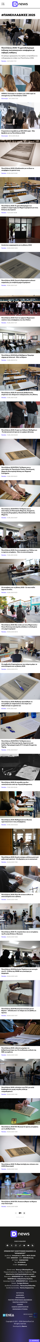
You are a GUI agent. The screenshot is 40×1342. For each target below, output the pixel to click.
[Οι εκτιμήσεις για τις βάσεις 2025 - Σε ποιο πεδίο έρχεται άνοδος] (20, 572)
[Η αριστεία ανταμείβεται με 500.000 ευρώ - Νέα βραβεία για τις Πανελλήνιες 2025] (20, 115)
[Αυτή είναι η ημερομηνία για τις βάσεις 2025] (20, 229)
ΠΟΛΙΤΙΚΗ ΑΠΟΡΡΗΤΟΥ (20, 1302)
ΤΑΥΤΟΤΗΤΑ (20, 1293)
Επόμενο (24, 1213)
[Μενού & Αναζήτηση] (2, 4)
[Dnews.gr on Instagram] (15, 1245)
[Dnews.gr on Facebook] (7, 1245)
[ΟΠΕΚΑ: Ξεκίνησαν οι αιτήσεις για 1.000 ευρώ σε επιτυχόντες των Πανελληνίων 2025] (20, 78)
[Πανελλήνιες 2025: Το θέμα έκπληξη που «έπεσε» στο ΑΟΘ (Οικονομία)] (20, 1149)
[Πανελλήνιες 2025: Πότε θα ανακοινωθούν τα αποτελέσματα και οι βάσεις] (20, 879)
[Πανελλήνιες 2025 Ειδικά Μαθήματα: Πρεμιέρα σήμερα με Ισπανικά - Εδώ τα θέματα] (20, 340)
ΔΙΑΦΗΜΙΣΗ (20, 1295)
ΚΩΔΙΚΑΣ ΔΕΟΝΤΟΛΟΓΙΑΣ (20, 1307)
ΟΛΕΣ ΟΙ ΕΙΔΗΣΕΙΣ (20, 1241)
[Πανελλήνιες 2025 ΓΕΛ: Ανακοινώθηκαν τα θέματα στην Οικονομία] (20, 1186)
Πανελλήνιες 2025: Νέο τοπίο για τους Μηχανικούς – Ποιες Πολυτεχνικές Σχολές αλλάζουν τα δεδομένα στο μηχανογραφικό (19, 627)
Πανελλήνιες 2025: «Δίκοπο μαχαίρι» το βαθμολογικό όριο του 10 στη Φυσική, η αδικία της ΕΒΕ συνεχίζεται (18, 1050)
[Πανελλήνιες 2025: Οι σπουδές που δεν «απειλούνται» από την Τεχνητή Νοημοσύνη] (20, 767)
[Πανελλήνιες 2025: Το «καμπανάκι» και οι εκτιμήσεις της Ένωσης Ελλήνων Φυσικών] (20, 916)
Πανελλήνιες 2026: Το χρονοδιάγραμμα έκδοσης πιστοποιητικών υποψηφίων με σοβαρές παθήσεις (18, 50)
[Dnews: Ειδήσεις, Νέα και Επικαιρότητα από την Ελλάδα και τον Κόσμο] (20, 4)
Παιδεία (3, 61)
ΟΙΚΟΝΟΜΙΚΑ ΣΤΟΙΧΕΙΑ (20, 1309)
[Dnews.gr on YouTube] (28, 1245)
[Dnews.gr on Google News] (24, 1245)
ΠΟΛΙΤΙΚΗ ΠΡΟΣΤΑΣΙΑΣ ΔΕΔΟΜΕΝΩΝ (20, 1300)
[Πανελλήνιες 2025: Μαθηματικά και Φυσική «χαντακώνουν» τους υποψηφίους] (20, 804)
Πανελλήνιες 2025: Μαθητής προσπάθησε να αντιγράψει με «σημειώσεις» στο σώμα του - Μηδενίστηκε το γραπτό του (16, 703)
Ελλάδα (3, 708)
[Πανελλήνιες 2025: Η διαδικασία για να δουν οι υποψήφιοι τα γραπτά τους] (20, 153)
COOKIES (20, 1304)
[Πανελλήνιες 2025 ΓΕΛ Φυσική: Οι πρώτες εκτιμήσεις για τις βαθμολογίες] (20, 1111)
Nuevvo (24, 1326)
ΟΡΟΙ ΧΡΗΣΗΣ (20, 1297)
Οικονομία (4, 98)
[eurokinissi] (20, 265)
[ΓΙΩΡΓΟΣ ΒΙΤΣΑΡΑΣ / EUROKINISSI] (20, 686)
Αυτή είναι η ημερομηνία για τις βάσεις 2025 (16, 245)
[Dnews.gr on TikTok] (20, 1245)
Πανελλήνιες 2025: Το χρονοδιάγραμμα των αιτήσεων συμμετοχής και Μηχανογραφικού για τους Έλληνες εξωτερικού (19, 207)
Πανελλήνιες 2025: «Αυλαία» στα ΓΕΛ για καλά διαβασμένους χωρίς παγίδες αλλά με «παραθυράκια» (17, 1089)
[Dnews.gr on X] (11, 1245)
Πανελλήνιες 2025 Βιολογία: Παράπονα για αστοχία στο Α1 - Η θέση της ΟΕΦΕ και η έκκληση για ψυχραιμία (19, 971)
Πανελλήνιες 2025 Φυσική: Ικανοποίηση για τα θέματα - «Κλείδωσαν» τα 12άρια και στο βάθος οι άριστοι (18, 1010)
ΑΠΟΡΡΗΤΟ (35, 1340)
